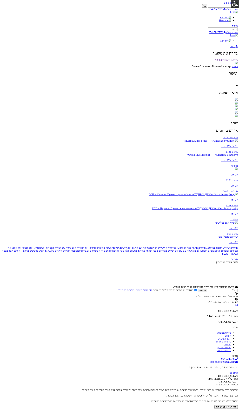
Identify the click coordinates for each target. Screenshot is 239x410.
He (220, 20)
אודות (228, 335)
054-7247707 (223, 9)
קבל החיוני (220, 407)
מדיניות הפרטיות (126, 290)
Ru (221, 17)
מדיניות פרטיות (223, 341)
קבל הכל (232, 407)
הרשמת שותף (224, 347)
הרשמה (202, 290)
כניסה (235, 26)
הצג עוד (234, 259)
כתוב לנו (234, 372)
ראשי (235, 66)
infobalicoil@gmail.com (222, 361)
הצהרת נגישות (224, 350)
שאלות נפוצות (224, 332)
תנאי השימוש (224, 338)
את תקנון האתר (144, 290)
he (231, 12)
